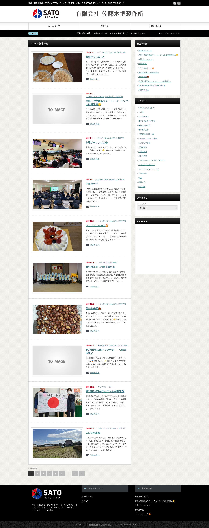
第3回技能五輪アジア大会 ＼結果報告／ (154, 81)
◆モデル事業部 (144, 125)
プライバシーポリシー (106, 387)
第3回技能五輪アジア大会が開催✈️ (105, 391)
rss (174, 3)
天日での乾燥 (93, 433)
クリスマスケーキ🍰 (97, 225)
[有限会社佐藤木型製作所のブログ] (88, 17)
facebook (179, 3)
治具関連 (141, 187)
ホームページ (54, 26)
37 (75, 473)
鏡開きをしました (95, 57)
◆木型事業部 (103, 345)
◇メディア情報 (144, 143)
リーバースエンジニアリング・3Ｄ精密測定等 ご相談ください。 (170, 33)
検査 (140, 178)
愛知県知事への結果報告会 (100, 267)
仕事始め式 (92, 184)
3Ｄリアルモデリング (146, 108)
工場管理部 (142, 173)
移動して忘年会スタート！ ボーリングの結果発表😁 (158, 55)
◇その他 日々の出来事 (106, 52)
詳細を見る (94, 79)
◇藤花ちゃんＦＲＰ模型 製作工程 (151, 160)
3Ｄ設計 (141, 112)
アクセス (104, 26)
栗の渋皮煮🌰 (93, 308)
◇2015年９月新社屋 (146, 134)
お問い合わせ (155, 26)
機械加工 (141, 182)
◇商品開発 (142, 152)
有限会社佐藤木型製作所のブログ (102, 524)
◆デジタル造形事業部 (146, 121)
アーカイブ (141, 204)
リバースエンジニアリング (148, 169)
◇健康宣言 (109, 97)
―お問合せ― (143, 116)
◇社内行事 (121, 52)
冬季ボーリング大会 (97, 142)
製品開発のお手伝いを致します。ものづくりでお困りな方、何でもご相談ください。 (95, 33)
